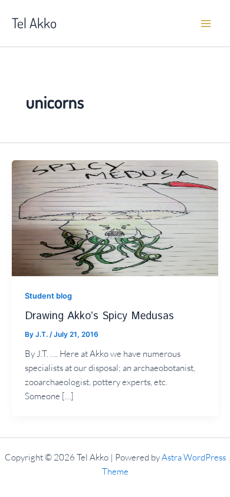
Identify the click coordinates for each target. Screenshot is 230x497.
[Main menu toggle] (205, 23)
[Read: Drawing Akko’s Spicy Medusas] (115, 217)
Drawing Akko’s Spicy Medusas (99, 316)
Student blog (48, 295)
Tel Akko (34, 23)
